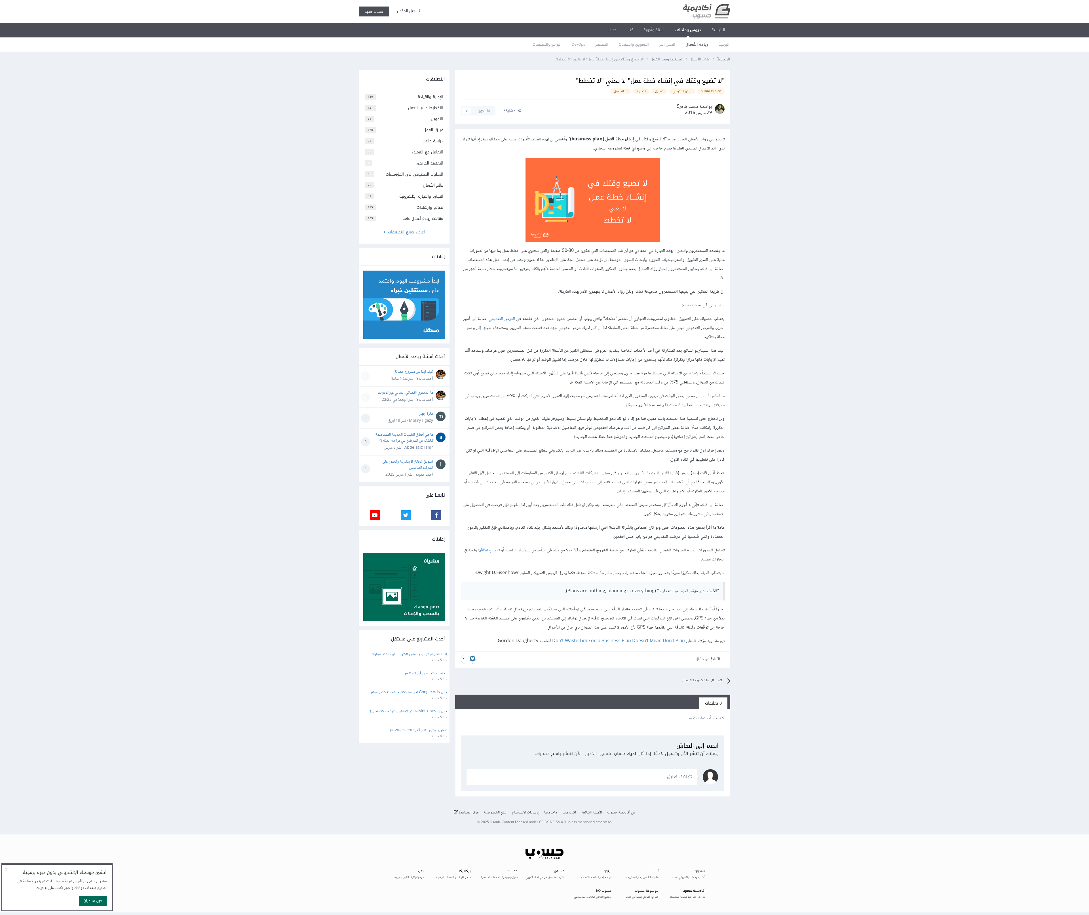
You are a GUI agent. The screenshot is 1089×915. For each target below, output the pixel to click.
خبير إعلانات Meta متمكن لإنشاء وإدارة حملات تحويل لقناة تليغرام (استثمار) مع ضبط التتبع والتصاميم (407, 711)
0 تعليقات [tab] (713, 703)
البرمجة (723, 44)
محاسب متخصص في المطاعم (426, 673)
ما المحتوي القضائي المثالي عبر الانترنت (405, 392)
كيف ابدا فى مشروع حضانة (413, 371)
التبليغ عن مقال (708, 659)
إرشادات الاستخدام (525, 812)
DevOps (578, 44)
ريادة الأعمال (696, 44)
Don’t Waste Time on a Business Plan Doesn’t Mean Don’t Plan (618, 641)
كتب (630, 29)
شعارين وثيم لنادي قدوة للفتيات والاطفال (418, 730)
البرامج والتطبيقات (547, 44)
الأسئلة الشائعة (591, 812)
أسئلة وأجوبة (653, 29)
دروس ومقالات (688, 29)
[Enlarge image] (592, 201)
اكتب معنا (569, 812)
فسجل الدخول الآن (592, 753)
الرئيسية (718, 29)
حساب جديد (374, 11)
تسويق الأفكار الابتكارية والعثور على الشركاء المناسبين (407, 464)
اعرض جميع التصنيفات (405, 232)
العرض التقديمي (502, 319)
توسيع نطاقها (489, 550)
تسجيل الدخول (407, 10)
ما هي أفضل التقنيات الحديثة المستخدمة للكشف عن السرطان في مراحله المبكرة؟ (404, 437)
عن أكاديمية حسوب (621, 812)
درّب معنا (550, 812)
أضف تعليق (677, 777)
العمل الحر (667, 44)
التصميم (601, 44)
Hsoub (495, 822)
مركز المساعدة (468, 812)
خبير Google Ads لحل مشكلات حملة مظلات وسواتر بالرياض (408, 692)
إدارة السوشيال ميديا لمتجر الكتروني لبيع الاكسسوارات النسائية (408, 654)
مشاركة (510, 110)
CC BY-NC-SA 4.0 (552, 822)
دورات (612, 29)
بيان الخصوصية (495, 812)
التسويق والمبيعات (634, 44)
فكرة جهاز (426, 413)
